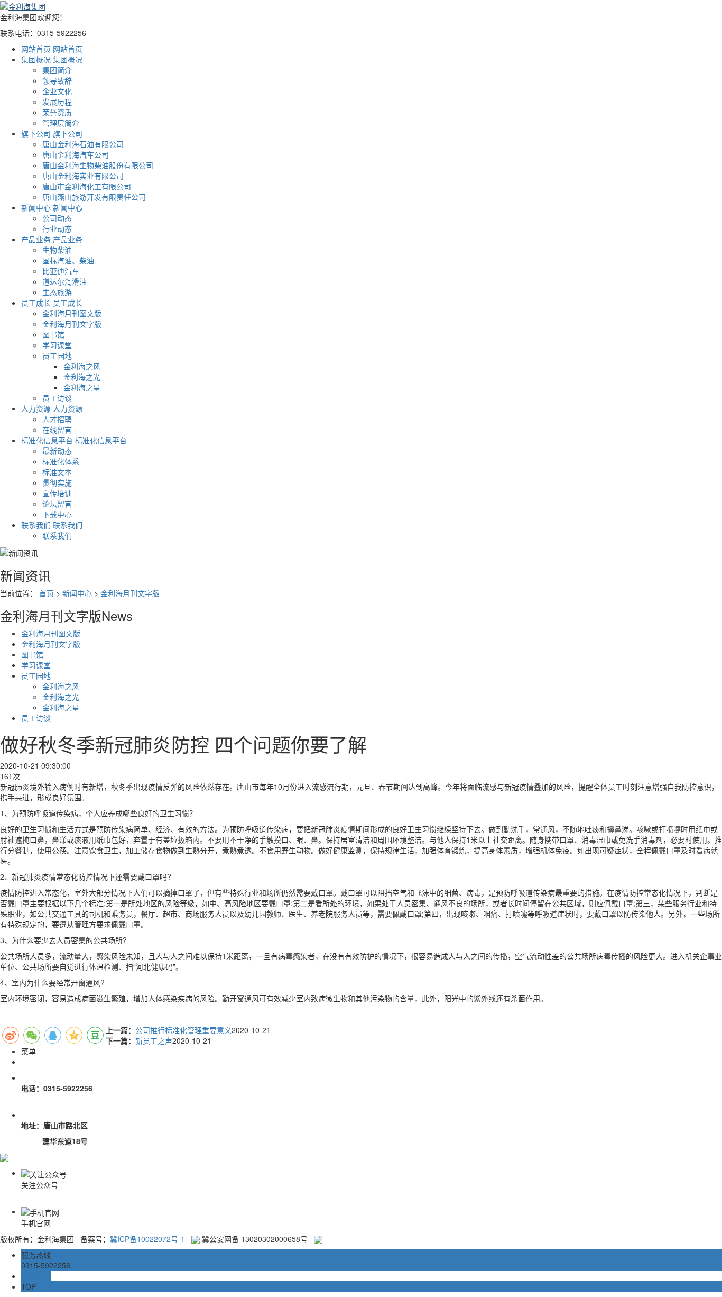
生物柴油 (57, 249)
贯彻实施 (57, 482)
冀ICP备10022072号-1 (147, 1239)
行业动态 (57, 228)
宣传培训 (57, 493)
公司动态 (57, 218)
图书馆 (53, 334)
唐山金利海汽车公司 (75, 154)
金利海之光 (81, 376)
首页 (46, 593)
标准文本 (57, 472)
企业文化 (57, 91)
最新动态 (57, 450)
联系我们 (57, 535)
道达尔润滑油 (64, 281)
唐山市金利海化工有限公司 (86, 186)
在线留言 (57, 429)
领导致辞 (57, 80)
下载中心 (57, 514)
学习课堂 (57, 345)
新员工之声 (153, 1040)
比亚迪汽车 (60, 271)
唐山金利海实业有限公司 (83, 175)
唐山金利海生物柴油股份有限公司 (97, 165)
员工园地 (57, 355)
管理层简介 (60, 122)
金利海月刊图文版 (71, 313)
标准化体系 (60, 461)
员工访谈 (57, 397)
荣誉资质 (57, 112)
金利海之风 (81, 366)
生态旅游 (57, 292)
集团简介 (57, 70)
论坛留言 (57, 503)
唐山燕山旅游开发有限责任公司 (94, 196)
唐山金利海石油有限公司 (83, 144)
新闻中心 (77, 593)
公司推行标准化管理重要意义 (183, 1030)
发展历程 (57, 101)
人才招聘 (57, 419)
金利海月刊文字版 (71, 323)
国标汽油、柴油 (68, 260)
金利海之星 (81, 387)
